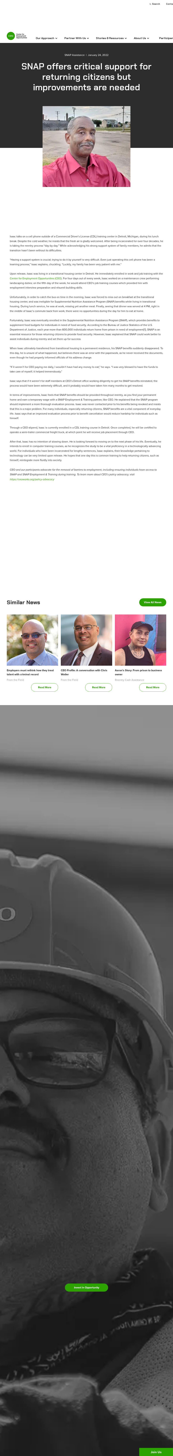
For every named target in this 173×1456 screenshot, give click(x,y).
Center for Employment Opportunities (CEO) (36, 278)
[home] (17, 37)
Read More (44, 687)
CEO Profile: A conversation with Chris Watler (84, 672)
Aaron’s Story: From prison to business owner (138, 672)
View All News (153, 602)
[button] (46, 38)
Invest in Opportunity (86, 1287)
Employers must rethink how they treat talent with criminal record (30, 672)
